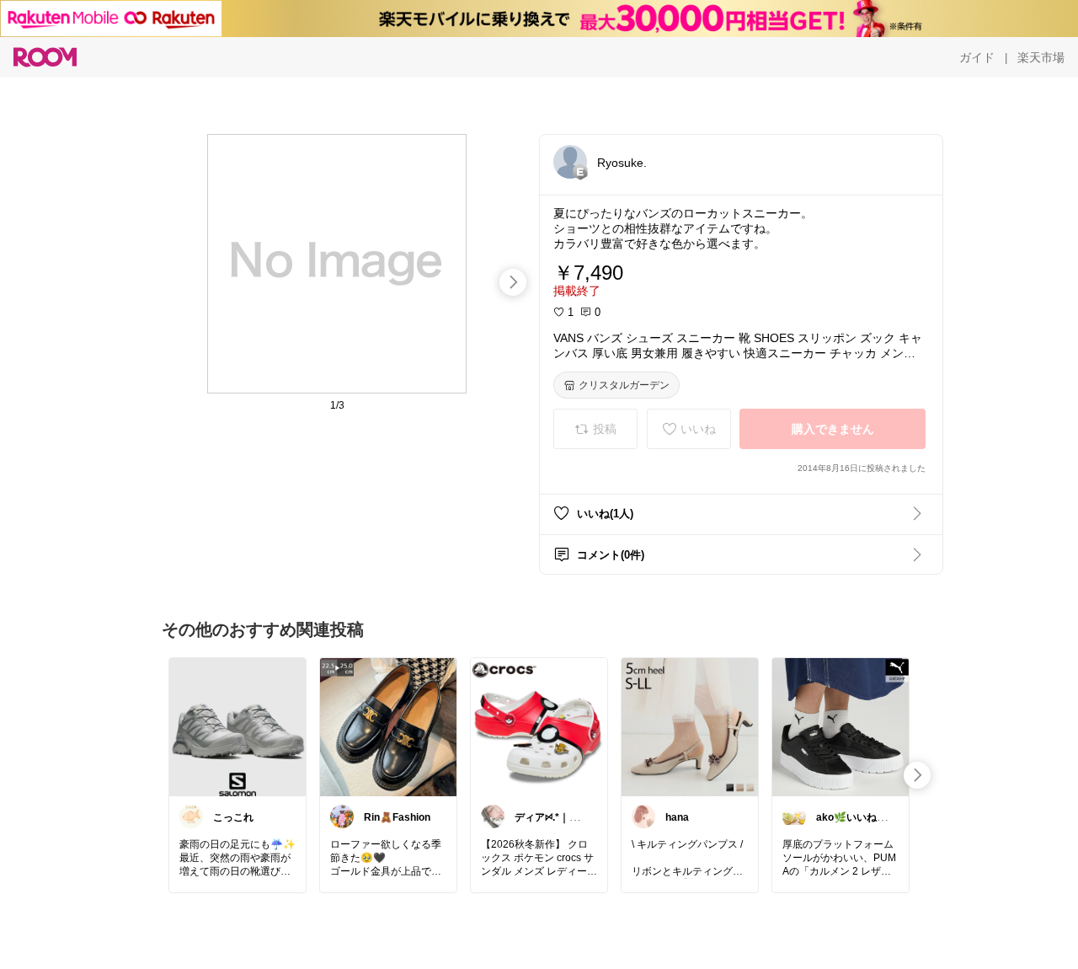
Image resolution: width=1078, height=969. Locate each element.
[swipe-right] (512, 282)
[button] (570, 162)
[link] (237, 726)
